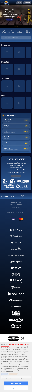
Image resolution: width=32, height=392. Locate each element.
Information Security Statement (16, 212)
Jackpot (19, 33)
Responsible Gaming (16, 202)
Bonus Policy (16, 210)
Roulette (27, 33)
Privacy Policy (16, 207)
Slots (4, 33)
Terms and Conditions (16, 204)
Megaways (11, 33)
